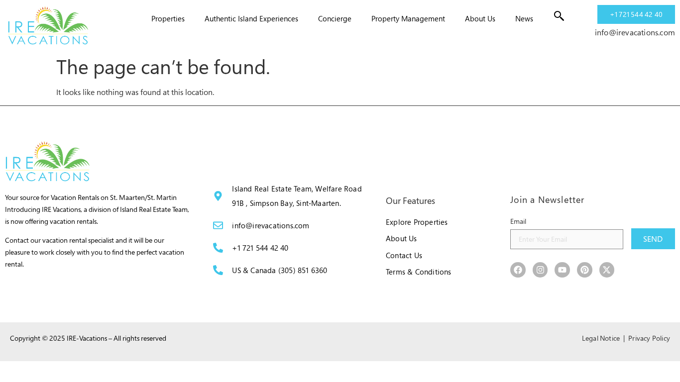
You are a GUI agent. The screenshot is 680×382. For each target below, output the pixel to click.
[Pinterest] (584, 270)
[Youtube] (562, 270)
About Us (480, 18)
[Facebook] (518, 270)
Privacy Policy (649, 338)
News (524, 18)
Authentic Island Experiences (251, 18)
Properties (168, 18)
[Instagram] (540, 270)
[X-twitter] (607, 270)
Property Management (408, 18)
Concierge (334, 18)
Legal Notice (601, 338)
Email (518, 221)
